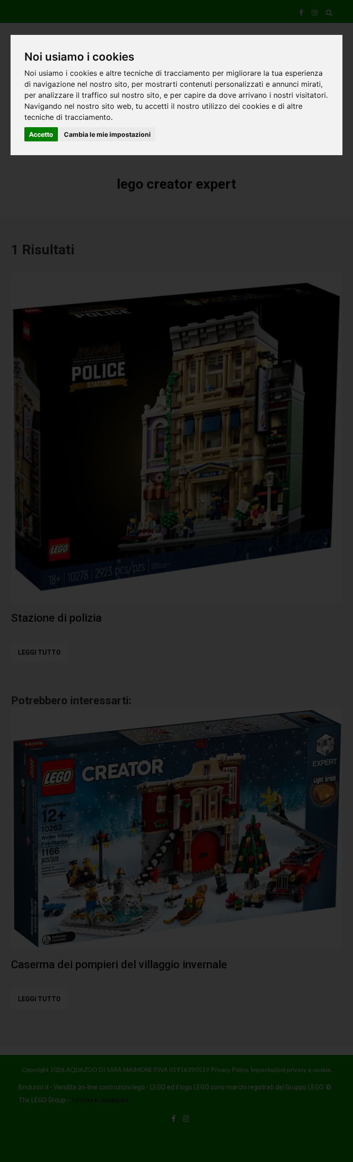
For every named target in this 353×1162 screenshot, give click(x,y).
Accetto (41, 134)
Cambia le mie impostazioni (107, 134)
